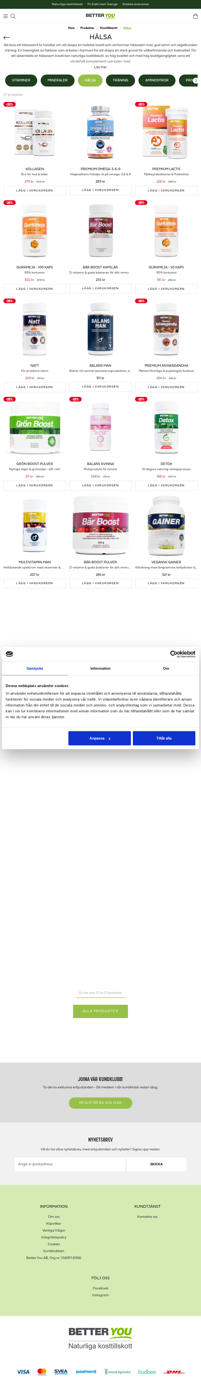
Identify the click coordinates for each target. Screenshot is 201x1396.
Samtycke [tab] (34, 668)
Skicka (156, 1164)
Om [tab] (166, 668)
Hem (71, 28)
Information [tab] (100, 668)
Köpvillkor (53, 1224)
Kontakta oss (147, 1217)
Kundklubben (53, 1251)
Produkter (87, 28)
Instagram (100, 1295)
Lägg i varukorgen (34, 190)
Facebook (100, 1288)
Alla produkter (100, 1011)
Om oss (54, 1217)
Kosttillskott (108, 28)
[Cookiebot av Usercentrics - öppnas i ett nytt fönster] (173, 654)
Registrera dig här (100, 1103)
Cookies (54, 1244)
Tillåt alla (164, 738)
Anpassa (96, 738)
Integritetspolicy (53, 1237)
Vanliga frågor (53, 1231)
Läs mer (100, 67)
